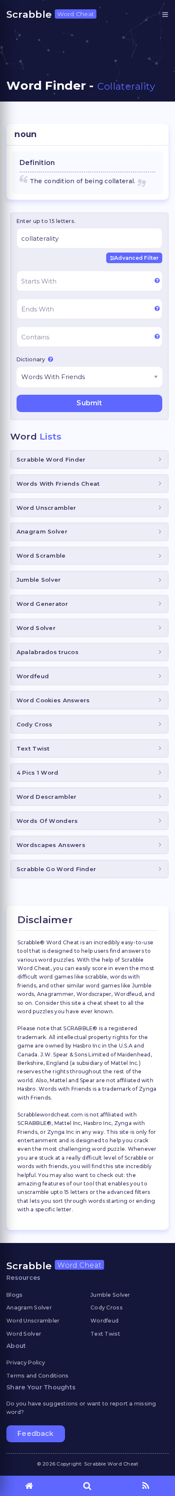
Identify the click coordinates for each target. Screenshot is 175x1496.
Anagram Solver (42, 531)
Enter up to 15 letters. (46, 221)
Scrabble (50, 14)
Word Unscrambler (46, 507)
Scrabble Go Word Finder (56, 869)
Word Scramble (41, 555)
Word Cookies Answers (53, 700)
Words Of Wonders (47, 820)
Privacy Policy (25, 1362)
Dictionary (32, 359)
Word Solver (36, 627)
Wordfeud (33, 676)
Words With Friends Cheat (58, 483)
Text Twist (33, 748)
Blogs (14, 1295)
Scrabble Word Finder (51, 459)
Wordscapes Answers (51, 845)
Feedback (35, 1434)
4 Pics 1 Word (38, 772)
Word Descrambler (46, 796)
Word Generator (42, 603)
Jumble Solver (39, 579)
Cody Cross (35, 724)
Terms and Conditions (37, 1375)
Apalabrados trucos (48, 652)
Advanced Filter (136, 258)
